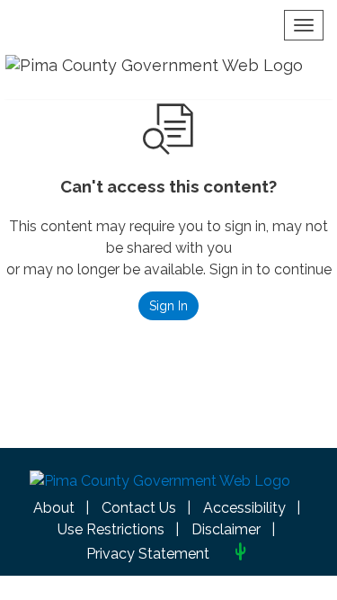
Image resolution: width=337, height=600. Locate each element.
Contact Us (139, 507)
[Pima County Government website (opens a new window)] (160, 485)
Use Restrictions (111, 529)
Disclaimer (226, 529)
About (54, 507)
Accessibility (244, 507)
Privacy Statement (147, 553)
